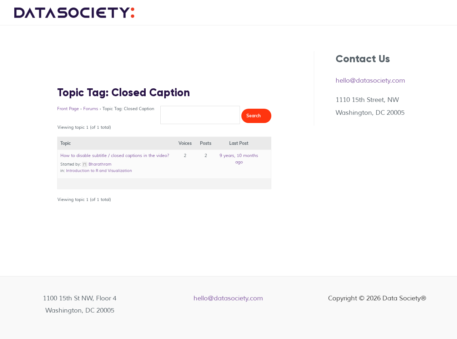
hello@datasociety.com (370, 80)
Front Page (68, 109)
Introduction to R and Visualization (99, 170)
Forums (90, 109)
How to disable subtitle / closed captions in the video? (114, 155)
